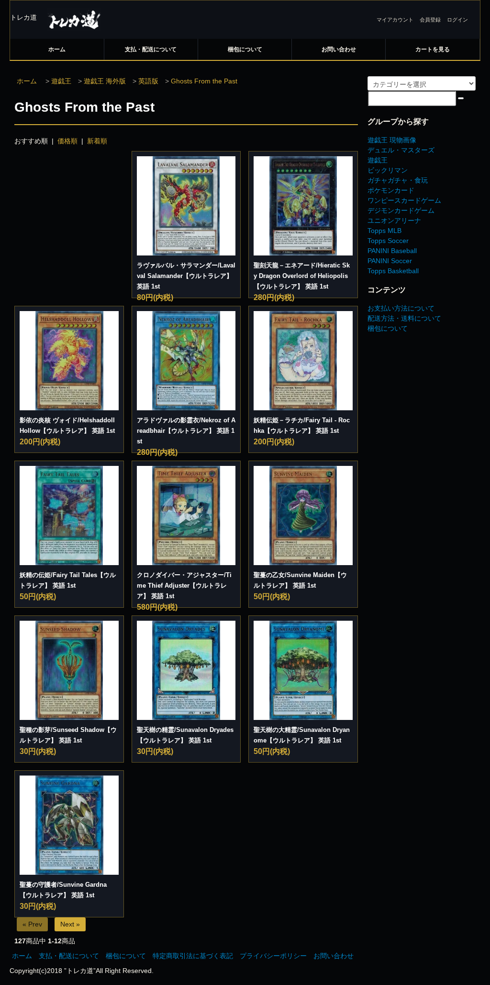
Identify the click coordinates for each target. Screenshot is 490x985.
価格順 (67, 141)
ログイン (457, 20)
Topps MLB (384, 230)
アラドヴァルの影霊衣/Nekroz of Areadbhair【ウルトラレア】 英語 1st (186, 431)
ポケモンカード (391, 190)
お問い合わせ (339, 49)
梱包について (245, 49)
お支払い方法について (401, 308)
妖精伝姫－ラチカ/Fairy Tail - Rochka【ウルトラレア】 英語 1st (302, 425)
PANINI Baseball (392, 251)
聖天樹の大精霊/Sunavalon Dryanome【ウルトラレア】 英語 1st (302, 735)
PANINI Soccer (390, 261)
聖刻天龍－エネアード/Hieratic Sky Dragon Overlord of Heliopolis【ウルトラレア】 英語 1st (302, 276)
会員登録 (430, 20)
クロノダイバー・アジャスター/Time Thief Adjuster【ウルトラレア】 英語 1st (184, 585)
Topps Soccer (388, 240)
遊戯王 (61, 81)
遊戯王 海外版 (105, 81)
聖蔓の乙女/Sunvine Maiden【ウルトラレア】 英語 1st (300, 580)
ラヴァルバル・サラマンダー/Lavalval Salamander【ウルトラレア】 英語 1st (186, 276)
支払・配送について (151, 49)
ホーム (57, 49)
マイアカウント (395, 20)
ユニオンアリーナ (394, 220)
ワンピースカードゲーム (404, 200)
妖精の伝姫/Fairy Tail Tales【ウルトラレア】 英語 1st (68, 580)
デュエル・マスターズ (401, 150)
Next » (70, 924)
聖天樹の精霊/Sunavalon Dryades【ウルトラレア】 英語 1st (185, 735)
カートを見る (432, 49)
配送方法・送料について (404, 318)
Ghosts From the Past (204, 81)
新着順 (97, 141)
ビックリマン (388, 170)
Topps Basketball (393, 271)
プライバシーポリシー (273, 956)
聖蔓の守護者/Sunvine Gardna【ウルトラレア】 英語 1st (63, 890)
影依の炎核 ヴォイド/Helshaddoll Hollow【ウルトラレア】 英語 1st (67, 425)
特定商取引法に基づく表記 (193, 956)
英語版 (148, 81)
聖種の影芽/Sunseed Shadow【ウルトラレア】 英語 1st (68, 735)
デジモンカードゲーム (401, 210)
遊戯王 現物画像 (392, 140)
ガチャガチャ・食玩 (398, 180)
